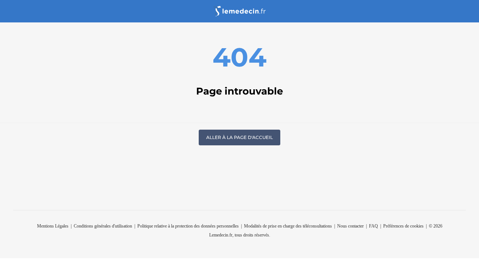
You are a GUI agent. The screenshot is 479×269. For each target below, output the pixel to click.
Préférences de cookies (403, 226)
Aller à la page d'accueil (239, 137)
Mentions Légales (52, 226)
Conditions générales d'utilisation (103, 226)
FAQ (373, 226)
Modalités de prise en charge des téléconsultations (288, 226)
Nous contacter (350, 226)
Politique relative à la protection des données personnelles (188, 226)
